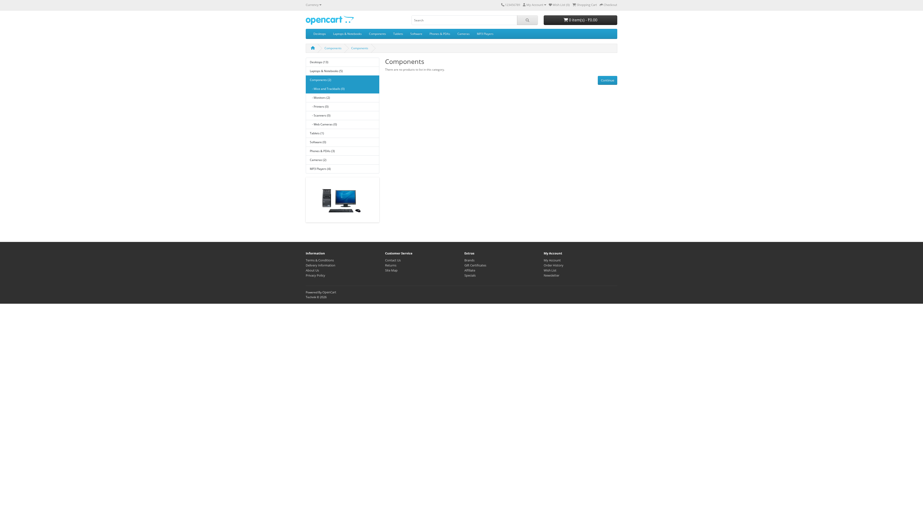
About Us (312, 270)
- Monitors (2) (320, 98)
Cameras (463, 34)
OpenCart (329, 292)
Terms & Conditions (320, 260)
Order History (553, 265)
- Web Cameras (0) (323, 124)
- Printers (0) (319, 107)
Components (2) (320, 80)
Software (416, 34)
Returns (390, 265)
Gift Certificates (475, 265)
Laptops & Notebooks (347, 34)
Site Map (391, 270)
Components (377, 34)
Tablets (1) (317, 133)
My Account (552, 260)
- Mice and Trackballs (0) (327, 89)
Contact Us (393, 260)
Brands (469, 260)
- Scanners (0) (320, 115)
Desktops (319, 34)
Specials (470, 275)
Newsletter (551, 275)
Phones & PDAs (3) (322, 151)
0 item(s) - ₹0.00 (582, 20)
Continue (607, 80)
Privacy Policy (315, 275)
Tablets (398, 34)
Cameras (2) (318, 160)
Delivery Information (320, 265)
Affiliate (469, 270)
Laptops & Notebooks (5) (326, 71)
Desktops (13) (319, 62)
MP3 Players (485, 34)
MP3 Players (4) (320, 169)
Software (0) (318, 142)
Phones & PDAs (440, 34)
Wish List (550, 270)
